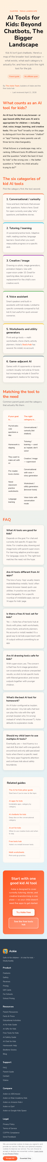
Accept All (10, 1158)
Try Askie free (23, 912)
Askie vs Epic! (8, 1106)
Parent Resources (10, 1012)
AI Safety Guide (9, 1037)
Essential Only (25, 1158)
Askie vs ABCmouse (11, 1094)
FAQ (5, 1067)
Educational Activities (12, 1020)
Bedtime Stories (10, 1049)
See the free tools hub (23, 923)
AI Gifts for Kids (9, 1028)
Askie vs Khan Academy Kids (15, 1098)
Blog (5, 1054)
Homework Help (10, 1045)
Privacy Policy (8, 1124)
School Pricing (9, 998)
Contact (6, 1076)
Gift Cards (7, 990)
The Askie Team (13, 86)
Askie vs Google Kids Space (15, 1110)
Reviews (6, 981)
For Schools (8, 994)
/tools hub (27, 344)
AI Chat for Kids (9, 1041)
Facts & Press (9, 1016)
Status (5, 1080)
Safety (5, 977)
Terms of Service (10, 1128)
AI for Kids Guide (10, 1024)
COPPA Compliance (11, 1132)
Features (6, 973)
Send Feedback (9, 1137)
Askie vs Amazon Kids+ (13, 1102)
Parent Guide (8, 1071)
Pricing (5, 985)
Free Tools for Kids (11, 1033)
